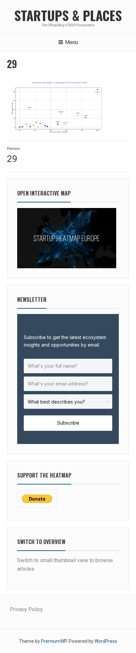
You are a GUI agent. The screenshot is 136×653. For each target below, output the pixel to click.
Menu (71, 42)
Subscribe (68, 423)
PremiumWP (54, 641)
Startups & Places (68, 15)
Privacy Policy (26, 609)
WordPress (105, 641)
